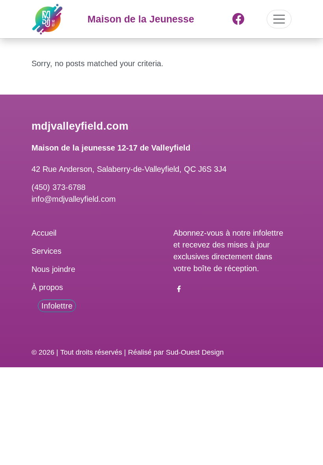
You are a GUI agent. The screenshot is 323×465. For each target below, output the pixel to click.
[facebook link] (178, 288)
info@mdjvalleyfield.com (74, 199)
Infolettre (56, 305)
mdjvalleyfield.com (80, 126)
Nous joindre (53, 269)
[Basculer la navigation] (279, 19)
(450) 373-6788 (58, 187)
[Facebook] (238, 19)
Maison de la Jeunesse (140, 18)
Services (46, 251)
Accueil (44, 233)
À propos (47, 287)
